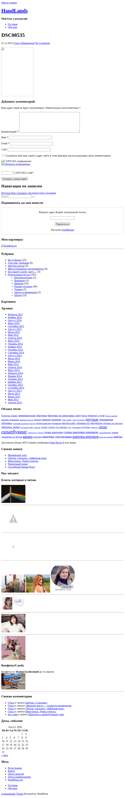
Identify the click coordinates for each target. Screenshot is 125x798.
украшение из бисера (11, 437)
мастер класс (69, 423)
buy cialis (13, 714)
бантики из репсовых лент (64, 415)
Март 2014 (14, 370)
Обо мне (12, 27)
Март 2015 (14, 340)
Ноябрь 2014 (15, 346)
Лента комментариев (19, 776)
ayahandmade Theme (12, 793)
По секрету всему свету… (22, 271)
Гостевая (12, 24)
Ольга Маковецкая (24, 43)
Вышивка (19, 280)
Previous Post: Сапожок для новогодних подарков (28, 193)
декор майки (66, 420)
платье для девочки (57, 427)
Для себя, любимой (18, 263)
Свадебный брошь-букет (21, 467)
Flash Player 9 (56, 442)
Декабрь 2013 (15, 379)
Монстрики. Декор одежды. (23, 461)
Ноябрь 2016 (15, 317)
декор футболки (78, 420)
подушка (86, 427)
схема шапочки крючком (81, 432)
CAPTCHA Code (23, 172)
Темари (18, 289)
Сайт (4, 149)
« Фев (4, 755)
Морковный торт (17, 455)
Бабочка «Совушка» (36, 702)
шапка (28, 436)
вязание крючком (51, 419)
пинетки (37, 427)
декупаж (91, 419)
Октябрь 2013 (15, 385)
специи (40, 433)
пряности (94, 427)
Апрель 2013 (15, 402)
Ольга (11, 702)
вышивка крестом (26, 420)
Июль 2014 (14, 358)
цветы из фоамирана (25, 292)
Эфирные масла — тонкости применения (48, 705)
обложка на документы (89, 423)
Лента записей (16, 774)
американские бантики (32, 415)
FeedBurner (68, 229)
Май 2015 (13, 335)
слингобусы (32, 433)
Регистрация (15, 768)
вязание (38, 420)
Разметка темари (9, 415)
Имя (4, 137)
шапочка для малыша (57, 436)
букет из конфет (111, 416)
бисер (84, 415)
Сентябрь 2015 (16, 326)
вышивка (14, 420)
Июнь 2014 (14, 361)
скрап (103, 427)
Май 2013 (13, 399)
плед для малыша (74, 427)
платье (44, 427)
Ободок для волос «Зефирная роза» (27, 458)
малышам (56, 423)
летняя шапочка (43, 423)
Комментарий (10, 131)
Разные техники (23, 286)
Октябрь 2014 (15, 349)
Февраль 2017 (15, 314)
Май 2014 (13, 364)
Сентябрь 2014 (16, 352)
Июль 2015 (14, 332)
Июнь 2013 (14, 396)
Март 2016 (14, 323)
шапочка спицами (106, 437)
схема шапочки (53, 432)
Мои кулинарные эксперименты (26, 268)
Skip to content (9, 2)
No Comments (42, 43)
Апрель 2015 (15, 338)
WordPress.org (15, 779)
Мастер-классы (16, 265)
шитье (118, 436)
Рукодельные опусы (19, 274)
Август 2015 (15, 329)
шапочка (37, 437)
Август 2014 (15, 355)
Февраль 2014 (15, 373)
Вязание (18, 283)
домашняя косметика (21, 423)
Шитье (18, 295)
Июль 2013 (14, 393)
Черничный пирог (18, 464)
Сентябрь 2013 (16, 387)
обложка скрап (10, 427)
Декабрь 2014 (15, 343)
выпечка (5, 420)
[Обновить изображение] (15, 164)
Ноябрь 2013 (15, 382)
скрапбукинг (14, 431)
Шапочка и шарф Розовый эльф (46, 714)
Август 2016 (15, 320)
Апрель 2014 (15, 367)
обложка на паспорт (113, 423)
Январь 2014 (15, 376)
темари (114, 432)
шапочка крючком (85, 436)
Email (5, 143)
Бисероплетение (23, 277)
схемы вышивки (105, 433)
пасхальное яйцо (27, 427)
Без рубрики (14, 260)
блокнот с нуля (96, 415)
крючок (32, 423)
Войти (11, 771)
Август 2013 (15, 390)
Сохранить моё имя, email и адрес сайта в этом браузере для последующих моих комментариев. (58, 155)
